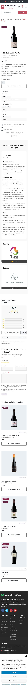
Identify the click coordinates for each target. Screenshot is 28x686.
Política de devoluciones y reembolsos (13, 630)
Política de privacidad (15, 684)
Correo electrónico (20, 366)
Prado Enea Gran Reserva (9, 526)
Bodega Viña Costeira (6, 483)
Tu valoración (5, 372)
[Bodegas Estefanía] (14, 278)
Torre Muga (4, 572)
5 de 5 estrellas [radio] (8, 362)
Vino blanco (4, 621)
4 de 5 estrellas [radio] (6, 362)
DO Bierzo (17, 99)
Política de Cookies (6, 684)
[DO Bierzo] (14, 253)
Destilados (3, 632)
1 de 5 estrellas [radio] (2, 362)
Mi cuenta (12, 619)
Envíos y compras (12, 625)
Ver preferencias (14, 681)
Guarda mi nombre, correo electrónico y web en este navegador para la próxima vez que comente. (14, 387)
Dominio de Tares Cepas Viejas (10, 435)
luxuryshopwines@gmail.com (10, 650)
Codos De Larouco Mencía (8, 481)
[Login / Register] (19, 7)
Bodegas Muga (4, 528)
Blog (20, 623)
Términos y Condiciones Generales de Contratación (13, 637)
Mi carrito (12, 621)
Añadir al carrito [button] (15, 443)
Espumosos (4, 630)
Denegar (14, 676)
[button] (26, 656)
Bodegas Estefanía (7, 104)
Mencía (4, 119)
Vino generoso (4, 627)
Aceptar (14, 672)
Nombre (3, 366)
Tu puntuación (4, 360)
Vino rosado (4, 624)
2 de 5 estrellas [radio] (3, 362)
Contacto (21, 620)
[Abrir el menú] (25, 7)
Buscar (22, 12)
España (4, 99)
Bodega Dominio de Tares (7, 437)
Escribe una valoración (8, 57)
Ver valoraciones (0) (14, 55)
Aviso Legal (23, 684)
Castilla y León (10, 99)
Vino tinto (5, 94)
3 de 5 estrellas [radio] (5, 362)
